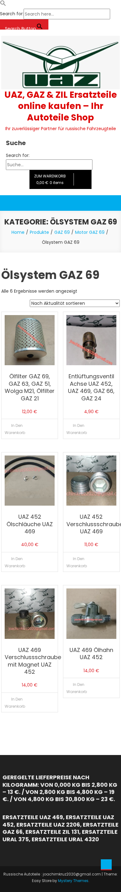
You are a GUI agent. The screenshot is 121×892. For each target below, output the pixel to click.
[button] (3, 5)
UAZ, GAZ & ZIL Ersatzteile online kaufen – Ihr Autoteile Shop (60, 106)
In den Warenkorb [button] (15, 429)
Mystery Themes (73, 880)
